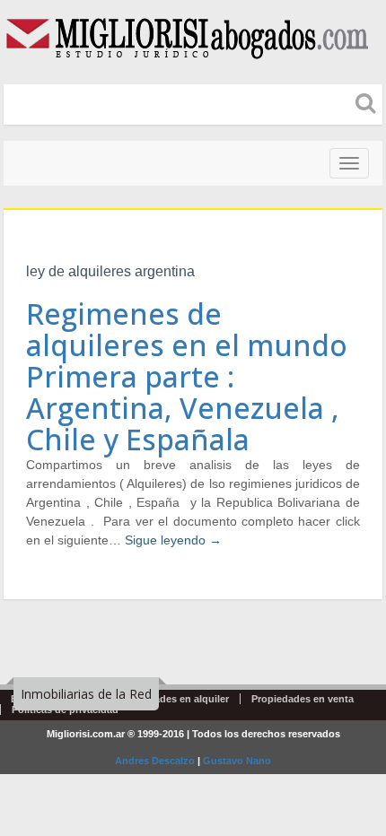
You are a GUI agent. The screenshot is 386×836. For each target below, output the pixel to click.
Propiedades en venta (302, 698)
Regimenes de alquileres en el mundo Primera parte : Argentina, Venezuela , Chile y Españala (186, 376)
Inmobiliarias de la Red (86, 693)
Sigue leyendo (173, 540)
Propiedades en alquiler (173, 698)
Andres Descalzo (155, 760)
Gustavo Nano (237, 760)
